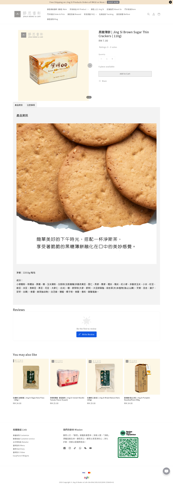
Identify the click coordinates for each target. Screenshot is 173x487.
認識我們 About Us (114, 9)
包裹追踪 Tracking (106, 14)
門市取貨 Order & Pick (56, 14)
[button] (148, 14)
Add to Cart (125, 73)
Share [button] (104, 81)
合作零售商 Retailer (20, 442)
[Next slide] (90, 65)
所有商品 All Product (78, 9)
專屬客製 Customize (21, 435)
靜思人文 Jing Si (97, 9)
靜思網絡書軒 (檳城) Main (57, 9)
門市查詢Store (130, 9)
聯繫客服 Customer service (24, 438)
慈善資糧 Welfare (123, 14)
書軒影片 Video (19, 452)
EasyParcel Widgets (21, 456)
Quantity (102, 54)
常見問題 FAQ (89, 14)
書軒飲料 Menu (19, 445)
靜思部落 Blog (52, 19)
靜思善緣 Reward (74, 14)
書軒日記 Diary (19, 449)
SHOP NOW (113, 2)
